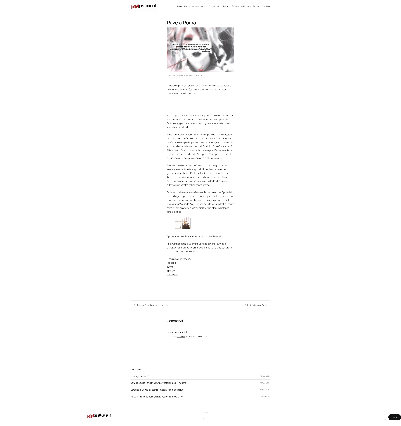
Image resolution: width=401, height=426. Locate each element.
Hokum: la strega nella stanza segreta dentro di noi (157, 396)
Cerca (205, 412)
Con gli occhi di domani (194, 207)
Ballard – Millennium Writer (256, 305)
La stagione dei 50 (140, 376)
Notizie (200, 75)
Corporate (172, 247)
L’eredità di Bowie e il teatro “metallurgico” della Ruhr (157, 389)
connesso (181, 336)
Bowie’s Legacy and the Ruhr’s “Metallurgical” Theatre (158, 383)
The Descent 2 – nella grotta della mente (151, 305)
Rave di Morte (174, 134)
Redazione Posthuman (188, 75)
